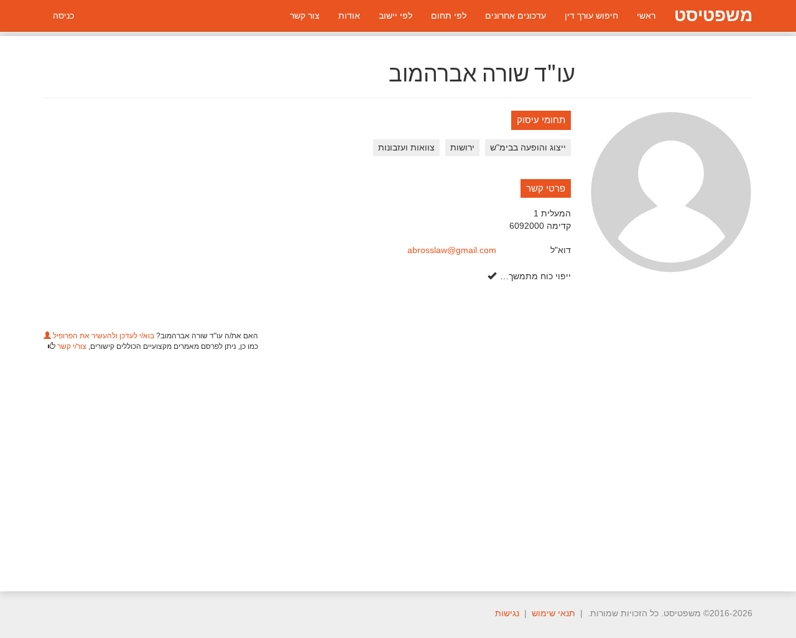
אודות (349, 16)
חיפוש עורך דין (591, 16)
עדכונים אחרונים (515, 16)
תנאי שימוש (553, 613)
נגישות (507, 613)
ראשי (646, 16)
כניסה (63, 16)
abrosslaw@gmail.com (451, 250)
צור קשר (305, 16)
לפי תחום (448, 16)
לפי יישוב (395, 16)
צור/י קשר (71, 346)
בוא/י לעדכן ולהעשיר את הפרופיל (102, 335)
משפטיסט (713, 15)
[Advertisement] (398, 464)
